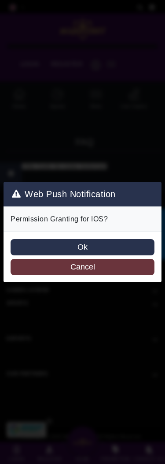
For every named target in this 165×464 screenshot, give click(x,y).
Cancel (82, 266)
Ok (82, 247)
